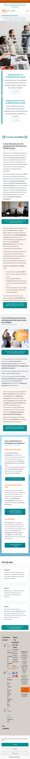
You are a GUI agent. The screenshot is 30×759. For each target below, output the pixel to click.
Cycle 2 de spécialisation (14, 473)
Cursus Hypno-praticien (8, 17)
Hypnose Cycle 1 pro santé (20, 17)
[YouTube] (17, 676)
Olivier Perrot (14, 230)
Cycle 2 (5, 19)
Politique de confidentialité (14, 757)
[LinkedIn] (13, 673)
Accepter (15, 744)
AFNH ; (23, 272)
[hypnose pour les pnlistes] (15, 330)
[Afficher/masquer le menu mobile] (27, 11)
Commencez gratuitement (15, 1)
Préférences (15, 753)
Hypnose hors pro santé (14, 19)
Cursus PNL (15, 649)
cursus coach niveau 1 (13, 373)
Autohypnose (23, 19)
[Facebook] (17, 673)
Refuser (15, 749)
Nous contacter (25, 690)
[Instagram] (13, 676)
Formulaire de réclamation (24, 694)
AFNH (25, 174)
